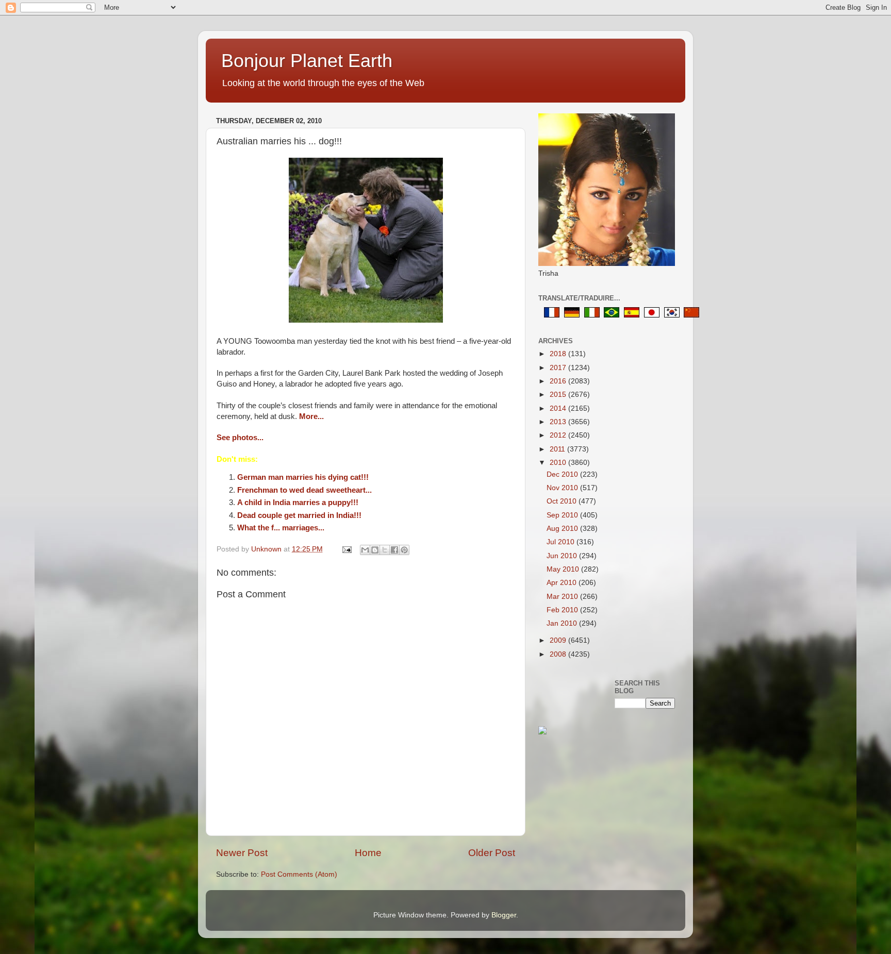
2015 (559, 394)
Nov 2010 (563, 488)
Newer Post (242, 852)
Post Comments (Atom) (299, 874)
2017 (559, 368)
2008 (559, 654)
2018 (559, 354)
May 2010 (564, 569)
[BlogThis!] (375, 550)
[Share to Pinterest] (404, 550)
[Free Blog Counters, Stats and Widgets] (542, 732)
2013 (559, 422)
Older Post (491, 852)
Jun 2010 (563, 556)
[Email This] (365, 550)
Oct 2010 (563, 501)
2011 (558, 449)
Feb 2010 (563, 610)
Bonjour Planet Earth (306, 60)
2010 (559, 462)
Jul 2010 (561, 542)
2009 (559, 640)
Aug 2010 (563, 528)
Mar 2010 (563, 596)
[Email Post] (346, 549)
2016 (559, 381)
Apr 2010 (563, 583)
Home (368, 852)
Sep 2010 (563, 515)
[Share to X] (385, 550)
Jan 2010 (563, 623)
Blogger (503, 915)
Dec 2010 (563, 474)
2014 (559, 408)
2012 (559, 435)
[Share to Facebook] (394, 550)
